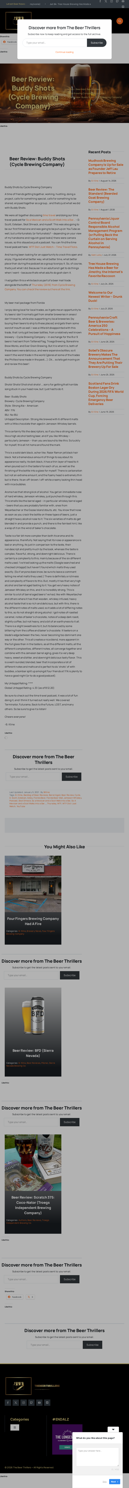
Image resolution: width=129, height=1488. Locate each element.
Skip (105, 1481)
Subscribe (97, 42)
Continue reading (64, 52)
